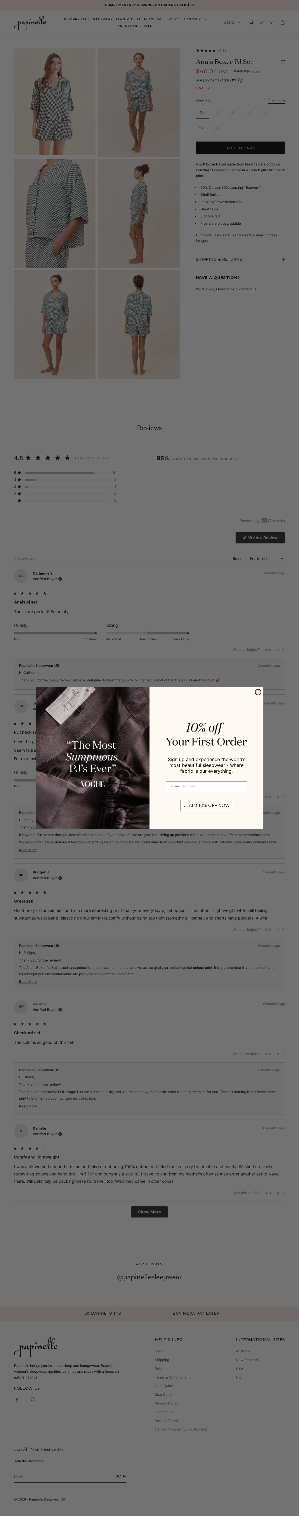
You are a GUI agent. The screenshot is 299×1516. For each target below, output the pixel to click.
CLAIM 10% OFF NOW (206, 805)
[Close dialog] (258, 692)
